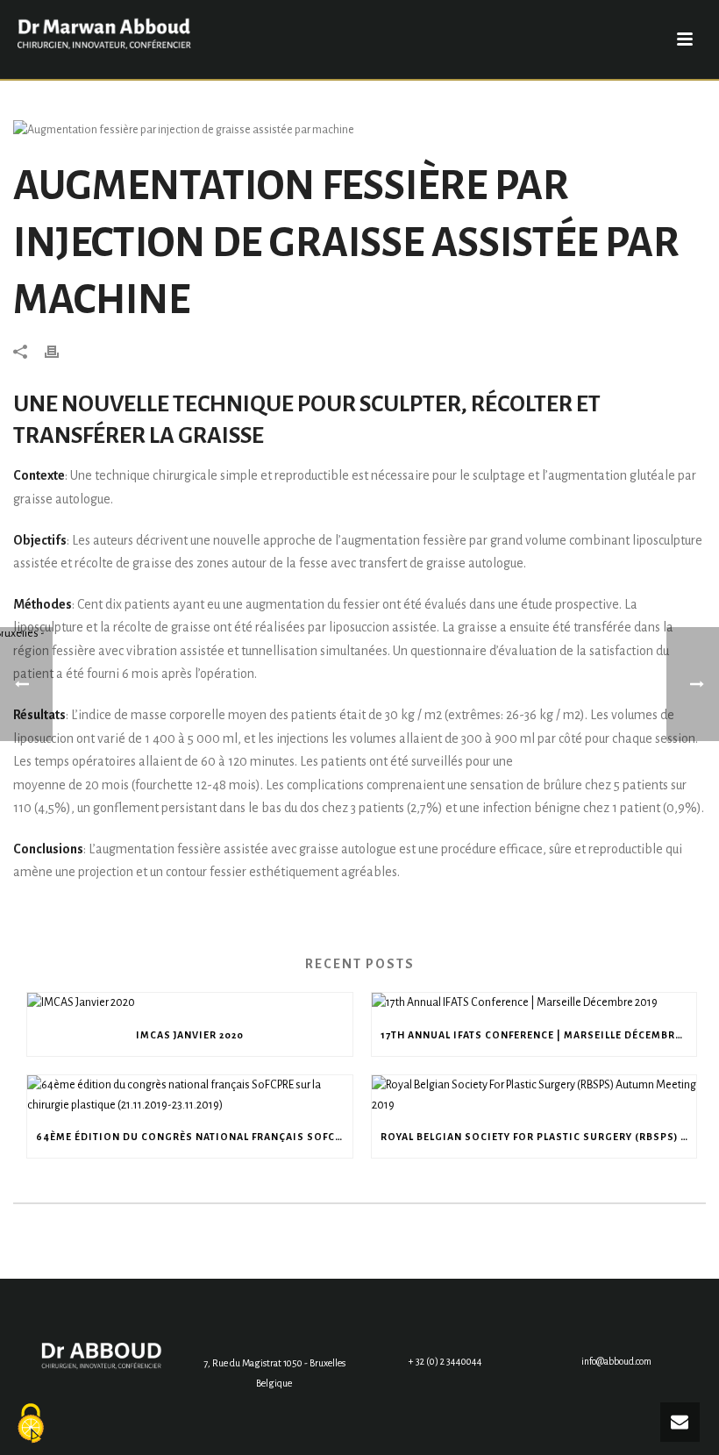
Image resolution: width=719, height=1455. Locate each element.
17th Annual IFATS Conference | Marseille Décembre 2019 (539, 1035)
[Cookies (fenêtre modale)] (30, 1424)
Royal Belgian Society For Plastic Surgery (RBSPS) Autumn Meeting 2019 (539, 1136)
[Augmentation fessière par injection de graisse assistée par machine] (359, 130)
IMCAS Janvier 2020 (190, 1035)
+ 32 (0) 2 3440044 (445, 1361)
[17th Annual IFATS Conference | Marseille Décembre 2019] (534, 1003)
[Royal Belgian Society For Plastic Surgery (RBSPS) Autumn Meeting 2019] (534, 1095)
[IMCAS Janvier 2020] (189, 1003)
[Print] (60, 351)
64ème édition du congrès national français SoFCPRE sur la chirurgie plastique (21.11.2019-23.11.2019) (194, 1136)
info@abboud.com (616, 1361)
